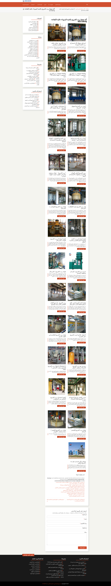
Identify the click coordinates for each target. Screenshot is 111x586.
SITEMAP (44, 583)
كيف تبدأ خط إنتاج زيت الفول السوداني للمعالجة (75, 493)
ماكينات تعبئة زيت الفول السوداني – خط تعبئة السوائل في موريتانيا (72, 485)
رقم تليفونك (84, 527)
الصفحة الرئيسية (26, 4)
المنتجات (32, 4)
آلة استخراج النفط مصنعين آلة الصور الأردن (76, 486)
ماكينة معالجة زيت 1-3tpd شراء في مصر (76, 483)
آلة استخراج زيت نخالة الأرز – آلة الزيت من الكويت (75, 489)
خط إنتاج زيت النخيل (34, 44)
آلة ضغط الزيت (35, 23)
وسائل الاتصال (57, 4)
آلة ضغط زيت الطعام (34, 24)
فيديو (45, 4)
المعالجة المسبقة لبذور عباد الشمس (31, 54)
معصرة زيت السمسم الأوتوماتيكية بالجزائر (76, 496)
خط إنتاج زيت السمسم (33, 43)
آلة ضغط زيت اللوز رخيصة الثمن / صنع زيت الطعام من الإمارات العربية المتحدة (70, 482)
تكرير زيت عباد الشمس (33, 40)
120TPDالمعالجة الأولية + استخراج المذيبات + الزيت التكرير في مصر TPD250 (32, 80)
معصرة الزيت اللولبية (34, 49)
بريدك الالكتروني (83, 523)
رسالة (85, 532)
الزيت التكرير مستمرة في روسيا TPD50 (54, 562)
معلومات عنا (50, 4)
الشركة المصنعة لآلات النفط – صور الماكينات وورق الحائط (73, 490)
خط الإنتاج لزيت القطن (33, 50)
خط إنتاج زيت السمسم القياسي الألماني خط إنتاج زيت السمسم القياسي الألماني (69, 487)
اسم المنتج (84, 514)
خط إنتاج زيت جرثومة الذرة (33, 47)
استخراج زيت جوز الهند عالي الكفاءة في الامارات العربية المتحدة (72, 491)
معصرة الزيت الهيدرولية (33, 46)
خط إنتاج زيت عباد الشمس (33, 53)
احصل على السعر (81, 50)
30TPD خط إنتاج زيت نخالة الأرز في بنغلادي (55, 577)
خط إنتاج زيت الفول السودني (32, 41)
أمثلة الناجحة (39, 4)
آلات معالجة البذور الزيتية (33, 21)
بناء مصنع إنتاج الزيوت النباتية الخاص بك (54, 583)
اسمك (85, 519)
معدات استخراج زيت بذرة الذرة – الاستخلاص (76, 494)
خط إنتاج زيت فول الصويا (33, 52)
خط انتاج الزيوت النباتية (33, 27)
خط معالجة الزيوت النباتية (33, 29)
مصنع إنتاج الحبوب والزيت (33, 30)
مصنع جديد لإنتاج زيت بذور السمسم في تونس (76, 575)
